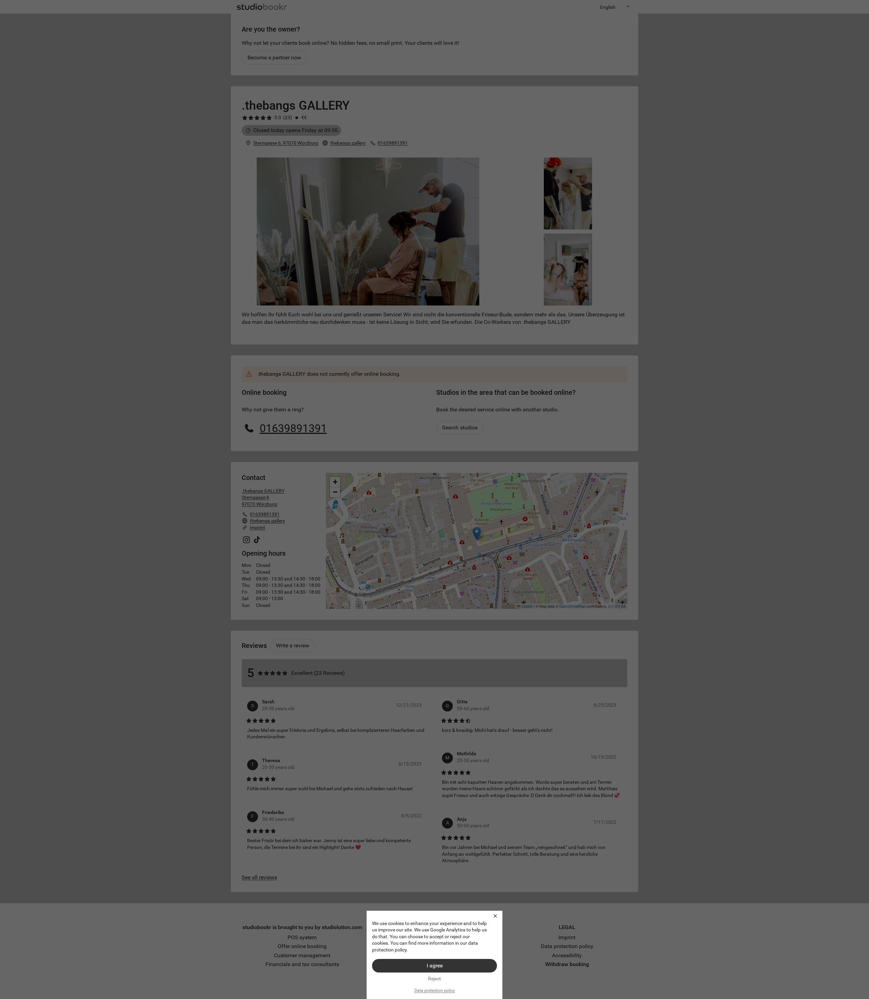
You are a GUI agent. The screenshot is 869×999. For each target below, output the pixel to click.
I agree (435, 965)
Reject (434, 978)
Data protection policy (434, 990)
